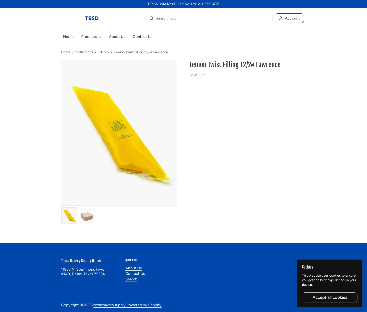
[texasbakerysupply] (91, 18)
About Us (133, 268)
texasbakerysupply (109, 305)
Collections (84, 52)
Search (131, 279)
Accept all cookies (330, 297)
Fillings (103, 52)
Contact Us (135, 273)
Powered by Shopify (144, 305)
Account (292, 18)
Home (65, 52)
